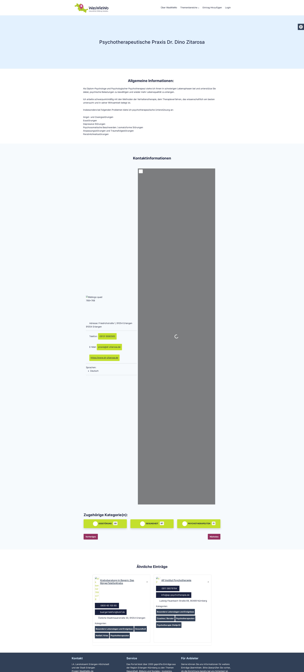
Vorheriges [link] (91, 536)
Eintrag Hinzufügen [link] (212, 7)
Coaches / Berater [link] (165, 618)
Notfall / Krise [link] (102, 635)
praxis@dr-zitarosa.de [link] (109, 347)
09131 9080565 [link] (107, 336)
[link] (301, 27)
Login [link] (228, 7)
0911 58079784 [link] (169, 588)
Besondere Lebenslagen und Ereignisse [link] (114, 629)
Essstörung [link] (105, 523)
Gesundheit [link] (152, 523)
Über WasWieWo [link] (169, 7)
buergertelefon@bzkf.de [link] (112, 612)
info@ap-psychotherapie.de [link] (175, 595)
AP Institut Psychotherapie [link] (176, 580)
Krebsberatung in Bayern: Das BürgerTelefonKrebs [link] (117, 582)
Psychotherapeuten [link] (199, 523)
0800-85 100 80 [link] (108, 605)
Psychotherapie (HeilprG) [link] (169, 625)
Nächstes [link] (214, 536)
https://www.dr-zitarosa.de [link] (104, 357)
